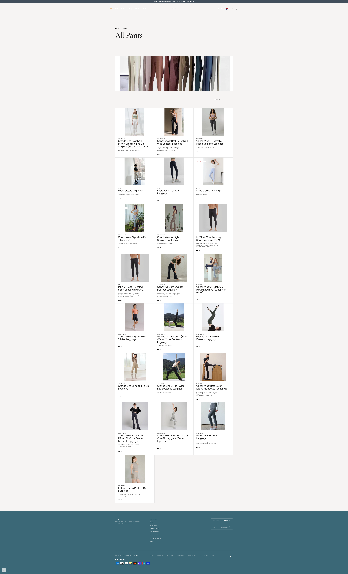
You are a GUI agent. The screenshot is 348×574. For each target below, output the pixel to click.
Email (152, 522)
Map (151, 542)
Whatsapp (153, 525)
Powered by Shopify (132, 555)
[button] (221, 9)
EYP (123, 555)
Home (117, 28)
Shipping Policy (154, 535)
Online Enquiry (154, 528)
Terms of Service (155, 538)
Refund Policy (154, 532)
